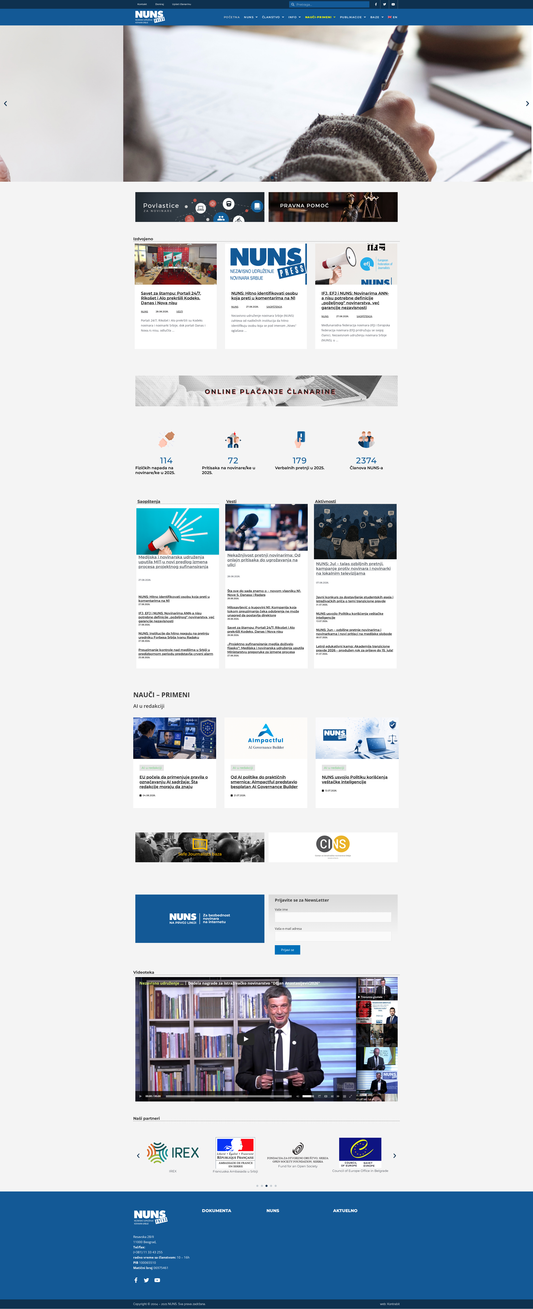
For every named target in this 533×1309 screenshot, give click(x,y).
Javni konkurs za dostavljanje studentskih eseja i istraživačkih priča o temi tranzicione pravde (354, 599)
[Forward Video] (338, 1096)
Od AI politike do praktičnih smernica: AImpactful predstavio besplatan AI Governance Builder (264, 782)
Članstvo (271, 17)
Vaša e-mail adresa (288, 928)
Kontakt (142, 4)
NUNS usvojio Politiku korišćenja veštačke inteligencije (355, 779)
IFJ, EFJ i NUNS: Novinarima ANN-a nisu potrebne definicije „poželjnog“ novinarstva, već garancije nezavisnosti (355, 300)
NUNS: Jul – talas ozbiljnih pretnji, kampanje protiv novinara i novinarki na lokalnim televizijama (353, 568)
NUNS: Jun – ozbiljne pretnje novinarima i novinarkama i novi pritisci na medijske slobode (354, 632)
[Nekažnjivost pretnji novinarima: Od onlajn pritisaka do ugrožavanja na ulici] (266, 527)
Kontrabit (393, 1304)
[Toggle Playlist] (344, 1096)
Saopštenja (274, 306)
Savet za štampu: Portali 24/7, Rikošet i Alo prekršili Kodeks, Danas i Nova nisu (171, 298)
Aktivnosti (325, 501)
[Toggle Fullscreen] (351, 1096)
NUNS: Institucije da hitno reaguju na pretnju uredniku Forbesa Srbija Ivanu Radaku (173, 635)
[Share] (319, 1096)
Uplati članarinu (181, 4)
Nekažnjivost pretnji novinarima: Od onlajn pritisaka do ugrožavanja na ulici (263, 560)
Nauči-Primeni (318, 17)
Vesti (179, 311)
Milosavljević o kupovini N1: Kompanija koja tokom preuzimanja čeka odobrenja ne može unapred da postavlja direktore (263, 611)
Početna (232, 17)
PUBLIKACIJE (351, 17)
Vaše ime (281, 909)
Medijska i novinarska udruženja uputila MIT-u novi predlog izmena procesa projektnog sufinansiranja (173, 562)
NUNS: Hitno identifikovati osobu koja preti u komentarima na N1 (264, 295)
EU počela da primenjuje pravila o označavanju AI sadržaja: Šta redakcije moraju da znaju (173, 782)
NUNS (249, 17)
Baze (375, 17)
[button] (5, 103)
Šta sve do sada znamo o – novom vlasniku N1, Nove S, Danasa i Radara (264, 593)
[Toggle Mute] (297, 1096)
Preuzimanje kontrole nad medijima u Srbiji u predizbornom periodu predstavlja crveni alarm (175, 652)
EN (395, 17)
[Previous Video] (332, 1096)
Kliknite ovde (37, 131)
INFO (292, 17)
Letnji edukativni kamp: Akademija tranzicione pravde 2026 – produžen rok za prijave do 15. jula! (354, 648)
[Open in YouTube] (326, 1096)
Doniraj (159, 4)
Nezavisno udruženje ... (161, 983)
